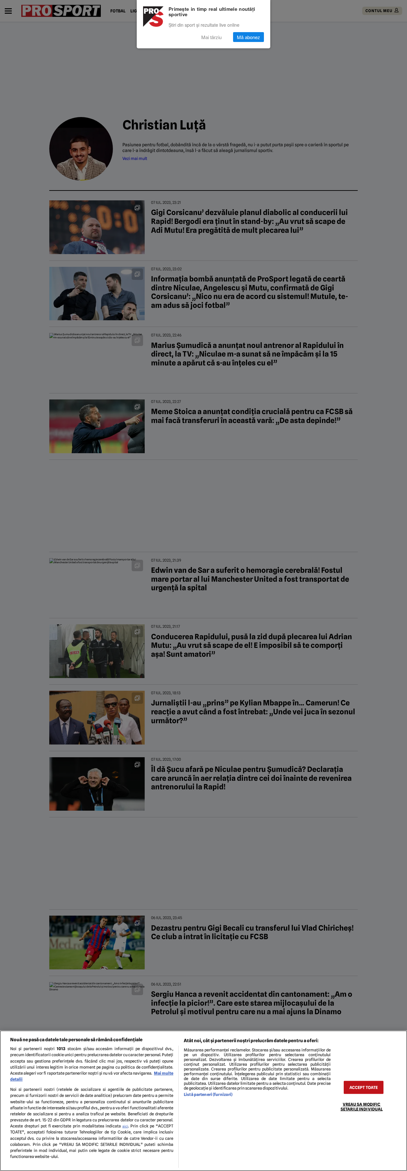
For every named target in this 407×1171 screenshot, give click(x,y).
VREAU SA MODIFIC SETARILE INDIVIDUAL (362, 1106)
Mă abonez (248, 37)
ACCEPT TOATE (363, 1087)
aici (125, 1126)
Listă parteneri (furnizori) (208, 1094)
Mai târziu (211, 37)
